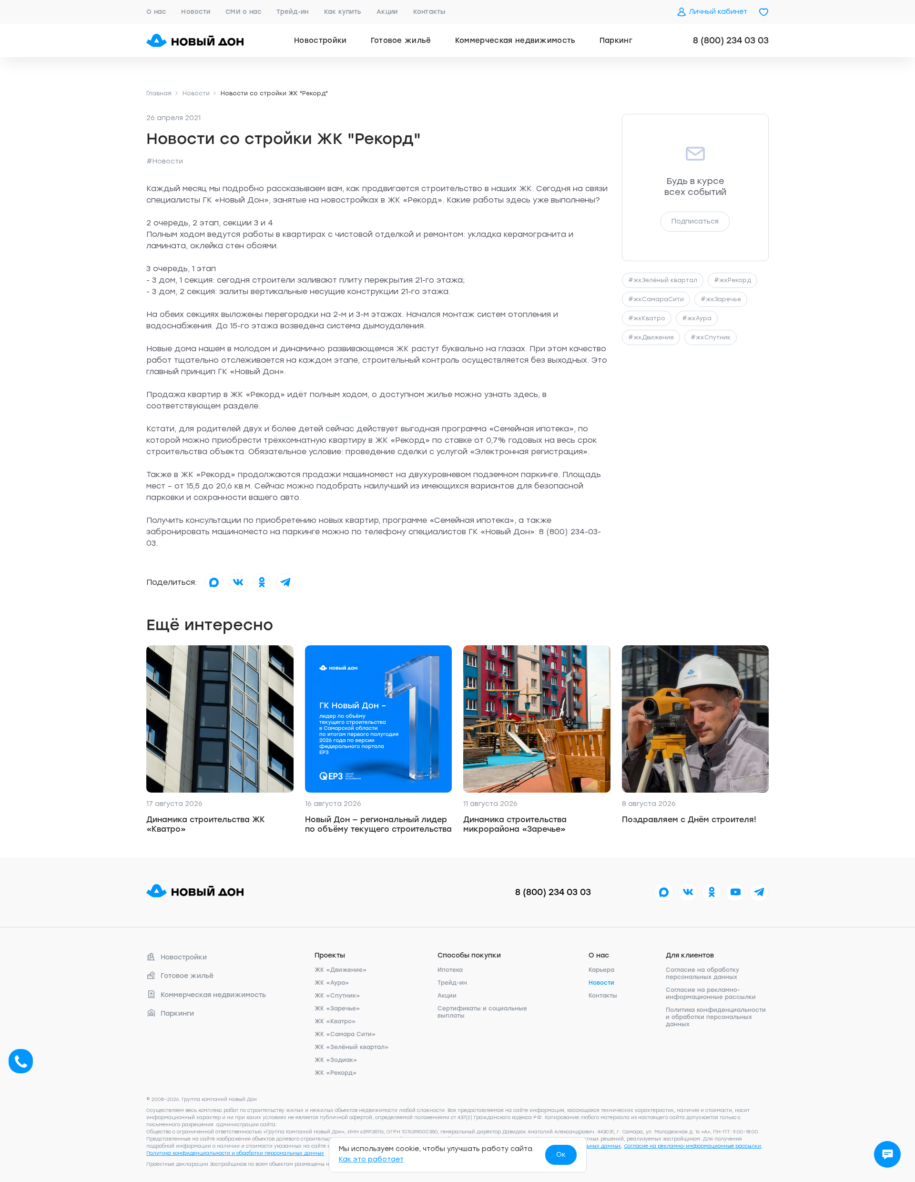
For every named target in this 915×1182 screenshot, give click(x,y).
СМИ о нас (243, 11)
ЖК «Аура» (332, 982)
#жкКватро (646, 318)
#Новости (164, 161)
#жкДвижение (651, 337)
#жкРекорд (732, 280)
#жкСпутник (711, 337)
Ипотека (450, 970)
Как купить (343, 11)
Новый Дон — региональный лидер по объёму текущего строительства (378, 824)
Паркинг (616, 40)
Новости (195, 11)
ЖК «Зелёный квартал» (352, 1047)
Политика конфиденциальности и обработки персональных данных (716, 1017)
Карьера (601, 970)
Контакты (429, 11)
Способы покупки (469, 955)
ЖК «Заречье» (337, 1008)
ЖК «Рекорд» (336, 1073)
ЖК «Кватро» (335, 1021)
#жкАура (697, 318)
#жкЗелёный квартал (662, 280)
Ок (561, 1155)
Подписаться (695, 221)
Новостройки (320, 40)
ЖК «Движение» (341, 970)
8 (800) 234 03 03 (731, 40)
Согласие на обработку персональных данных (702, 973)
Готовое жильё (401, 40)
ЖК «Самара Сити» (345, 1034)
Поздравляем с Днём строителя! (689, 819)
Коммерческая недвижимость (515, 40)
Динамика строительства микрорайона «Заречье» (515, 824)
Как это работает (371, 1159)
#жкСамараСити (656, 299)
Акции (386, 11)
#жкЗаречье (721, 299)
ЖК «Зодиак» (336, 1060)
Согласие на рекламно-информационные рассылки (711, 993)
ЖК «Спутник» (337, 995)
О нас (156, 11)
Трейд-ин (292, 11)
